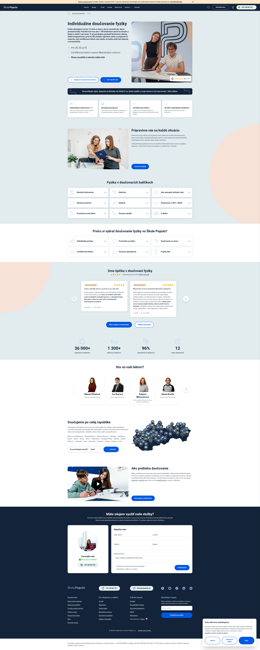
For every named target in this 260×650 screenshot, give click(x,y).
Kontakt (137, 7)
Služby (94, 7)
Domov (86, 7)
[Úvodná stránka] (10, 7)
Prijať (246, 640)
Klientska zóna (220, 7)
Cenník (109, 7)
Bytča (76, 439)
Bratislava (121, 436)
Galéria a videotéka (105, 619)
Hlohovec (71, 441)
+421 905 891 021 (112, 80)
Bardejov (113, 436)
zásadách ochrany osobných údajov (216, 633)
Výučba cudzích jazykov (75, 608)
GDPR (132, 612)
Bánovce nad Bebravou (75, 436)
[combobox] (171, 548)
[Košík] (233, 7)
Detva (88, 439)
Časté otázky (103, 608)
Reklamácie (134, 615)
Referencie (118, 7)
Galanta (116, 439)
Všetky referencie (144, 325)
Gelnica (123, 439)
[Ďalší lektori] (186, 389)
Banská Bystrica (90, 436)
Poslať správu (182, 567)
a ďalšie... (120, 441)
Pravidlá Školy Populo (137, 605)
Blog (69, 619)
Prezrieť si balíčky (140, 166)
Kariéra (127, 7)
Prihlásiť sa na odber (176, 615)
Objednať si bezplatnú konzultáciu (85, 80)
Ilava (85, 441)
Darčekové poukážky (106, 615)
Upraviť (212, 640)
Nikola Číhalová (92, 394)
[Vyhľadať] (208, 7)
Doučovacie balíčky (74, 605)
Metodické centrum (105, 612)
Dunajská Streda (106, 439)
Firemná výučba (73, 622)
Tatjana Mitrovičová (142, 395)
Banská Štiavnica (103, 436)
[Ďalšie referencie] (186, 299)
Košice (107, 441)
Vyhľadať (113, 449)
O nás (103, 7)
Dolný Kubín (95, 439)
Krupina (113, 441)
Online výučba (72, 612)
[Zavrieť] (192, 1)
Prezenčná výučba (74, 615)
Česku (142, 619)
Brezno (70, 439)
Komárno (100, 441)
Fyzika (89, 13)
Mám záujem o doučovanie (119, 325)
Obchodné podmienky (137, 608)
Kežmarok (92, 441)
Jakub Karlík (167, 394)
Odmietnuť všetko (229, 640)
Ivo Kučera (117, 394)
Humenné (79, 441)
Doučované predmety (78, 13)
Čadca (82, 439)
